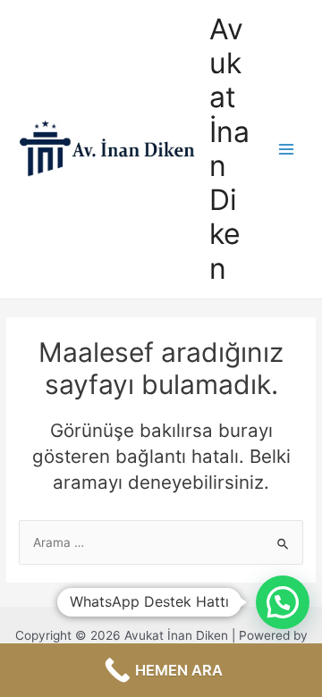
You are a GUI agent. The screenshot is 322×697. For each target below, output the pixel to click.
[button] (282, 602)
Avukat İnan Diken (229, 149)
